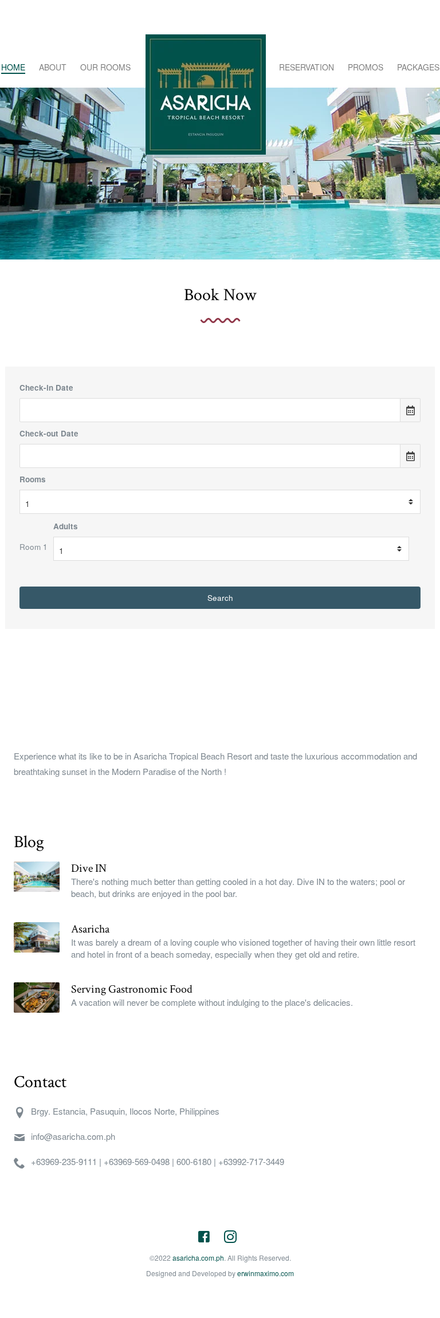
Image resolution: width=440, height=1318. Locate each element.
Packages (418, 67)
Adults (65, 526)
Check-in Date (46, 387)
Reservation (306, 67)
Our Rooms (105, 67)
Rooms (32, 479)
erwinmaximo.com (265, 1273)
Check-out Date (48, 433)
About (52, 67)
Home (13, 67)
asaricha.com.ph (198, 1257)
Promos (365, 67)
